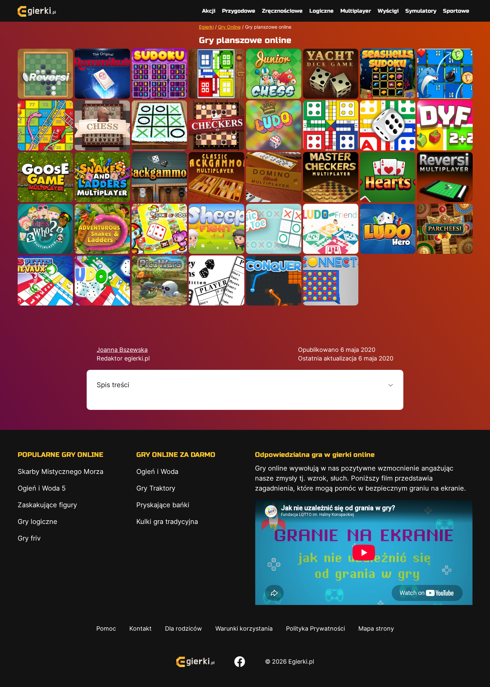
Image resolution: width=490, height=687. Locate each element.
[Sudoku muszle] (387, 74)
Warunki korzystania (244, 628)
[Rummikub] (102, 74)
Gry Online (229, 27)
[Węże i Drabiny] (102, 229)
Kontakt (140, 628)
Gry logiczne (37, 522)
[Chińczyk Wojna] (273, 125)
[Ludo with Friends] (330, 229)
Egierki (206, 27)
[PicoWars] (159, 280)
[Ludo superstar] (216, 74)
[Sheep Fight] (216, 229)
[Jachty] (330, 74)
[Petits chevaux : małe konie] (45, 280)
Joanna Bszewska (122, 349)
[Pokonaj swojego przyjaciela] (444, 125)
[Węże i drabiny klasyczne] (45, 125)
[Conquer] (273, 280)
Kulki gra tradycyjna (167, 522)
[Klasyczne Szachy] (102, 125)
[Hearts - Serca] (387, 177)
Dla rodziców (183, 628)
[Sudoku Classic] (159, 74)
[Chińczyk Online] (330, 125)
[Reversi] (45, 74)
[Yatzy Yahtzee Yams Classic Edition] (216, 280)
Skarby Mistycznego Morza (60, 472)
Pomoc (106, 628)
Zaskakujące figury (47, 505)
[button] (245, 385)
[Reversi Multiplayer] (444, 177)
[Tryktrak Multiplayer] (216, 177)
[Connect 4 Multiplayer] (330, 280)
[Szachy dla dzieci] (273, 74)
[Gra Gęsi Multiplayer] (45, 177)
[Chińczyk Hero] (387, 229)
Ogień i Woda (157, 472)
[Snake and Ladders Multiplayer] (102, 177)
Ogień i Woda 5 (42, 488)
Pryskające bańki (162, 505)
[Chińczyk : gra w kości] (102, 280)
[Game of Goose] (159, 229)
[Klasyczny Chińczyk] (387, 125)
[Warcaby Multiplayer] (330, 177)
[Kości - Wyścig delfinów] (444, 74)
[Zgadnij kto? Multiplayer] (45, 229)
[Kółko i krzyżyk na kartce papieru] (159, 125)
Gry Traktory (155, 488)
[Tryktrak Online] (159, 177)
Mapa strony (376, 628)
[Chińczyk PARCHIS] (444, 229)
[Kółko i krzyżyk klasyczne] (273, 229)
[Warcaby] (216, 125)
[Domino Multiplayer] (273, 177)
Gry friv (29, 538)
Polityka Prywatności (315, 628)
